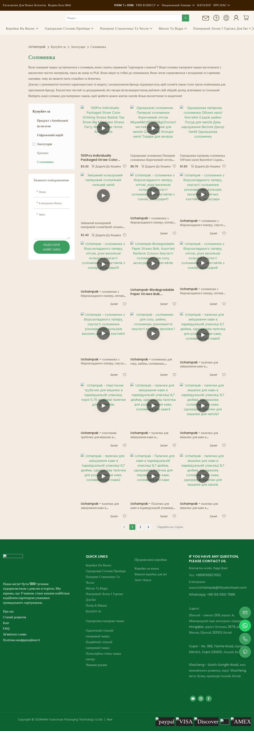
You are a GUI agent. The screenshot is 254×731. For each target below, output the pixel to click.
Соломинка (98, 47)
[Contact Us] (205, 19)
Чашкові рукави (96, 665)
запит (164, 233)
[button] (253, 28)
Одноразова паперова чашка (105, 621)
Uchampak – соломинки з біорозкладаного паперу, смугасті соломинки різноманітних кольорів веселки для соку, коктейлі (103, 361)
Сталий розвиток (14, 617)
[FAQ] (216, 19)
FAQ (6, 628)
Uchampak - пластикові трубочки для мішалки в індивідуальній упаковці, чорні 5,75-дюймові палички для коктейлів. (102, 435)
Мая (109, 719)
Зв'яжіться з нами (14, 634)
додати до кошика (108, 166)
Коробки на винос (147, 568)
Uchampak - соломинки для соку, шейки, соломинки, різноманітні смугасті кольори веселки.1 (151, 361)
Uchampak (37, 47)
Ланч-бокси (143, 580)
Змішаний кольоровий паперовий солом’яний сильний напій (102, 225)
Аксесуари (78, 47)
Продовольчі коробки (151, 559)
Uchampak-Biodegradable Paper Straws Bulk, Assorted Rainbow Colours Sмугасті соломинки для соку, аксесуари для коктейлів (152, 292)
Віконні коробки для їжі (151, 574)
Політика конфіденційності (21, 640)
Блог (6, 623)
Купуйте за (58, 47)
